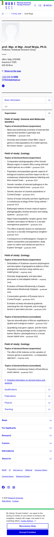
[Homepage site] (16, 5)
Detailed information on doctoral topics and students (25, 381)
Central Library (8, 476)
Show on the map (12, 71)
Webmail (28, 470)
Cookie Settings (27, 521)
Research (6, 435)
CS (39, 5)
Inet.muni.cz (18, 470)
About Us (6, 459)
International (8, 451)
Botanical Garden (23, 476)
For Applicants (9, 428)
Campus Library (41, 470)
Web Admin (6, 501)
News (4, 420)
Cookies (15, 501)
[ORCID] (4, 86)
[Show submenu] (48, 420)
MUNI (4, 470)
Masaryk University (15, 498)
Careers (5, 443)
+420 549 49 (10, 77)
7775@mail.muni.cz (11, 80)
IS (10, 470)
